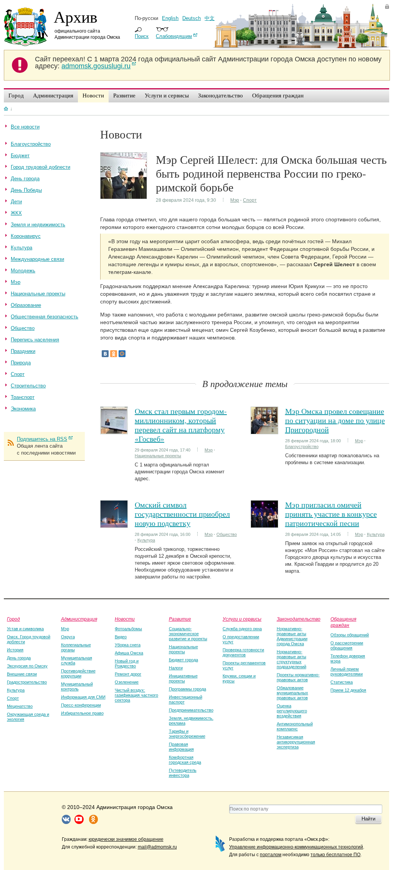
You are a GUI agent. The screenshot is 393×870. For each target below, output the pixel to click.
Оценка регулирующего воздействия (292, 711)
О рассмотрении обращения (346, 645)
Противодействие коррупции (78, 673)
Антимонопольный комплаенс (295, 726)
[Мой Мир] (122, 353)
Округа (68, 636)
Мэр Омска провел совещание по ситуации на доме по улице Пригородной (335, 420)
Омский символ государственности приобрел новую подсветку (182, 513)
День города (19, 658)
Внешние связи (22, 674)
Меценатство (20, 706)
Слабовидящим (174, 36)
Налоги (176, 668)
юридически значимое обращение (126, 839)
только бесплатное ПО (335, 854)
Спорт (250, 200)
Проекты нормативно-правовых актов (298, 677)
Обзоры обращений (349, 635)
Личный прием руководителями (346, 671)
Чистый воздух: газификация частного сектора (136, 695)
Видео (121, 636)
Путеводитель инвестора (182, 773)
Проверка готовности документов (243, 652)
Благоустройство (302, 446)
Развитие (180, 619)
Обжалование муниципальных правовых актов (292, 692)
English (170, 18)
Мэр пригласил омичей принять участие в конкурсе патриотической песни (331, 513)
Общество (226, 534)
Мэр (234, 200)
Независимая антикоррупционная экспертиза (296, 742)
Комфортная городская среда (185, 760)
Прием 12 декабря (348, 690)
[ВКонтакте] (105, 353)
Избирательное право (82, 713)
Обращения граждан (343, 622)
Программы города (187, 689)
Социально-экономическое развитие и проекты (188, 633)
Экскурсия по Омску (27, 666)
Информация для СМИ (83, 697)
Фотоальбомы (128, 628)
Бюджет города (183, 659)
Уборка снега (127, 645)
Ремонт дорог (128, 674)
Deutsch (191, 18)
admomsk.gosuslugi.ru (95, 66)
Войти (387, 6)
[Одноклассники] (113, 353)
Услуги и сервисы (242, 619)
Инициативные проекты (183, 678)
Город (13, 619)
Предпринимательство (191, 710)
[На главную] (6, 108)
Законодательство (298, 619)
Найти (368, 819)
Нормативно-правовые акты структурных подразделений (291, 659)
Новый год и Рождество (127, 663)
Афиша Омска (129, 653)
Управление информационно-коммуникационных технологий (296, 847)
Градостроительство (27, 682)
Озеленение (127, 682)
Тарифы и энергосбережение (187, 733)
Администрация (79, 619)
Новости (125, 619)
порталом (270, 854)
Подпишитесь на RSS (42, 439)
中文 (210, 18)
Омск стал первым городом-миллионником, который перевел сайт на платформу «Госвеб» (181, 425)
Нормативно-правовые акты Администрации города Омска (292, 636)
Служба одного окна (242, 628)
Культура (146, 540)
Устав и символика (25, 628)
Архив (75, 16)
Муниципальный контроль (77, 686)
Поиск (142, 36)
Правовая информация (181, 746)
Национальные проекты (158, 455)
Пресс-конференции (81, 705)
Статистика (341, 682)
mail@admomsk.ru (157, 847)
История (15, 650)
